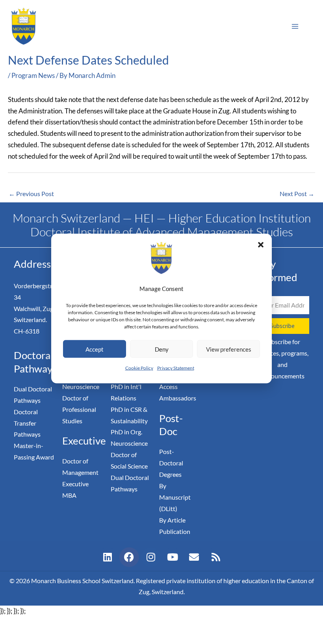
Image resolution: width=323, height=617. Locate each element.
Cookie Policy (139, 368)
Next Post (297, 193)
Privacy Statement (175, 368)
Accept (94, 349)
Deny (162, 349)
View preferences (228, 349)
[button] (261, 244)
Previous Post (31, 193)
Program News (33, 75)
